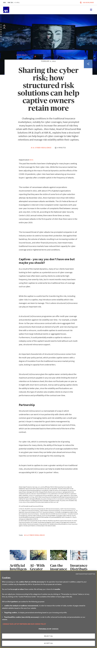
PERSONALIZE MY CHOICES (48, 629)
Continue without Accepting (85, 574)
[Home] (6, 10)
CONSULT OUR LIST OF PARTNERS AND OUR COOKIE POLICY (24, 624)
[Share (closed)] (88, 64)
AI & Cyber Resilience (41, 148)
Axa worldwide (88, 2)
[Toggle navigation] (91, 9)
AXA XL (31, 160)
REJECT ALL (48, 636)
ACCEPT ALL (48, 643)
